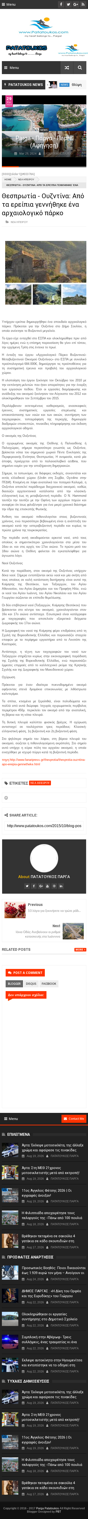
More (79, 949)
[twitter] (27, 886)
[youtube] (47, 886)
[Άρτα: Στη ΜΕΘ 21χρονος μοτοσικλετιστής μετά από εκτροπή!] (10, 1173)
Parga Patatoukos (47, 1508)
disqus (31, 984)
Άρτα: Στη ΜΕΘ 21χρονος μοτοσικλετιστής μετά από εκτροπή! (50, 1170)
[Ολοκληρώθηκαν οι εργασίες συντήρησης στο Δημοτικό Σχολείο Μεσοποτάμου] (10, 1319)
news (64, 84)
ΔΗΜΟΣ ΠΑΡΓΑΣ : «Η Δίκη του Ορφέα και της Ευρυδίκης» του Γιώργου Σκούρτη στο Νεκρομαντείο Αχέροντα (51, 1296)
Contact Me (76, 1118)
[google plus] (40, 886)
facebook (49, 984)
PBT (58, 1511)
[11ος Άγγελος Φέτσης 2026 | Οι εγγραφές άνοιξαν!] (10, 1195)
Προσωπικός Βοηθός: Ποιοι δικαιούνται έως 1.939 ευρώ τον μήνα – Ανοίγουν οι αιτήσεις (54, 1273)
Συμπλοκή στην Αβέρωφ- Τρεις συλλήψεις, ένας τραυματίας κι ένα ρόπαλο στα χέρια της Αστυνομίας (49, 1342)
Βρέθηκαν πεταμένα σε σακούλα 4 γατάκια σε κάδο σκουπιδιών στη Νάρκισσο (48, 1241)
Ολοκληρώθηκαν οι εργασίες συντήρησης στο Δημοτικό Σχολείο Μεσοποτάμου (49, 1319)
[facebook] (34, 886)
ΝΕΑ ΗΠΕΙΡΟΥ (26, 179)
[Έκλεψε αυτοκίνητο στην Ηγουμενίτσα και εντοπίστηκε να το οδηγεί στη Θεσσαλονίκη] (10, 1365)
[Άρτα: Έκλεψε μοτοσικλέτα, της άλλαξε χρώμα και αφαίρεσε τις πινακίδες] (10, 1150)
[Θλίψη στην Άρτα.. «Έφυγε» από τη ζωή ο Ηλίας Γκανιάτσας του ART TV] (53, 84)
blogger (14, 984)
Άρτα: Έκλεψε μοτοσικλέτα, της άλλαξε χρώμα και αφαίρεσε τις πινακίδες (53, 1147)
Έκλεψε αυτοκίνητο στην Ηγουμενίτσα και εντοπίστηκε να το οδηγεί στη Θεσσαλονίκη (52, 1365)
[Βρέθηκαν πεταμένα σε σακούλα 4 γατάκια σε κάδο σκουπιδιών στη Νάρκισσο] (10, 1241)
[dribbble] (54, 886)
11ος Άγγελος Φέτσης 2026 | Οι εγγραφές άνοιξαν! (47, 1193)
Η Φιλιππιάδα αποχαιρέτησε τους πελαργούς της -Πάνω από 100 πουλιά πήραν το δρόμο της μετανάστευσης (52, 1218)
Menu (10, 4)
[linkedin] (61, 886)
